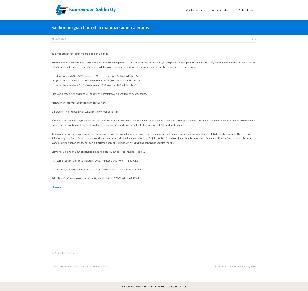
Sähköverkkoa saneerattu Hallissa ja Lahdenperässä (82, 266)
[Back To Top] (299, 282)
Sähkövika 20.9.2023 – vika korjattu (235, 266)
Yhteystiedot (246, 9)
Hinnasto (57, 187)
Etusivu (74, 253)
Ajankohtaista (194, 9)
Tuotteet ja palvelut (220, 9)
